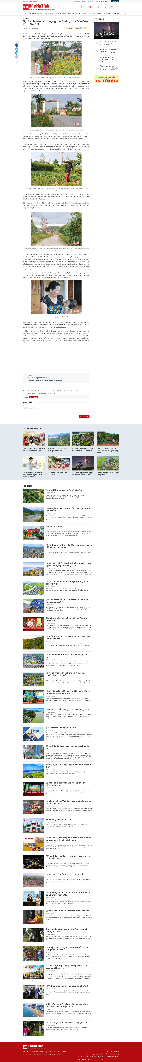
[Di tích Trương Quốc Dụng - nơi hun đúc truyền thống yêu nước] (33, 679)
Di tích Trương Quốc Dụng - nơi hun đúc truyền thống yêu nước (65, 674)
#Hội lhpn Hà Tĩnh (50, 391)
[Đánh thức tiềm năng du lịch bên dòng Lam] (33, 715)
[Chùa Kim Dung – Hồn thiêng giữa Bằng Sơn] (33, 917)
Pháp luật (71, 13)
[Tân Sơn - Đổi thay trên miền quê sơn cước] (59, 439)
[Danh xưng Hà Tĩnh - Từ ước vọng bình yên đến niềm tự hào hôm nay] (33, 551)
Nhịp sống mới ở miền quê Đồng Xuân (108, 474)
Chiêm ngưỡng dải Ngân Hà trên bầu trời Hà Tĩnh (108, 35)
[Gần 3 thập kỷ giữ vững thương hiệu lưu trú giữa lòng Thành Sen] (33, 972)
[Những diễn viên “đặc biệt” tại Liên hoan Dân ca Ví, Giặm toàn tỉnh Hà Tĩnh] (33, 697)
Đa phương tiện (104, 7)
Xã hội (52, 13)
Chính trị (40, 13)
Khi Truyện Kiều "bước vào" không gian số (67, 1022)
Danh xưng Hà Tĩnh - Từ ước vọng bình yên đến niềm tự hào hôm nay (69, 546)
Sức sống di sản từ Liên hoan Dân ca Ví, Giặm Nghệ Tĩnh (66, 619)
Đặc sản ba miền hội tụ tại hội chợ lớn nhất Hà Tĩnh (34, 449)
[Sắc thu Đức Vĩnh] (33, 533)
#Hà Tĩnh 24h (29, 391)
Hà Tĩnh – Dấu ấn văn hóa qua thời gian (66, 874)
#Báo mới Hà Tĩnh (30, 393)
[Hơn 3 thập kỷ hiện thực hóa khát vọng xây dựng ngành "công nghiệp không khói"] (33, 569)
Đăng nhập (115, 1)
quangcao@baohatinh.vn (103, 1059)
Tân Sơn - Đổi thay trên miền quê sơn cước (57, 449)
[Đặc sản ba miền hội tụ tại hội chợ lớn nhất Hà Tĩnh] (34, 439)
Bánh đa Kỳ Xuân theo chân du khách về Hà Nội (67, 747)
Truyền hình (116, 7)
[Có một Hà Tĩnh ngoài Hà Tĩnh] (33, 734)
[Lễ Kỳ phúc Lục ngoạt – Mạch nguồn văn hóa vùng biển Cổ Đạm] (33, 953)
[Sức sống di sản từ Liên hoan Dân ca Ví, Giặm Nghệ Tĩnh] (33, 624)
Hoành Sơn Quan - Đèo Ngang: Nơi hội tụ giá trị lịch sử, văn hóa (69, 637)
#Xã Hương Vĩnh (74, 391)
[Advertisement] (56, 357)
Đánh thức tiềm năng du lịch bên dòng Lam (68, 709)
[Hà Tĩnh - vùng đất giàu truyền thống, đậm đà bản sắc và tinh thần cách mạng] (33, 844)
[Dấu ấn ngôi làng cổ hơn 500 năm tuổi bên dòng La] (83, 439)
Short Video (32, 13)
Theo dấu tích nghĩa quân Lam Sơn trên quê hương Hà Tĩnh (66, 930)
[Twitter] (16, 49)
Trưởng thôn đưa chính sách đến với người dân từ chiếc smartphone (32, 475)
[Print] (16, 57)
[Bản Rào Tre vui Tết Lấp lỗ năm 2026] (59, 463)
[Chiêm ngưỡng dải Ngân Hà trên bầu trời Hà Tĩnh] (83, 463)
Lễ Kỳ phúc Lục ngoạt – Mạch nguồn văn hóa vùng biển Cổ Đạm (68, 948)
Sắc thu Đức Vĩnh (54, 527)
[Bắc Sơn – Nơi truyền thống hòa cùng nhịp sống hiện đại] (33, 587)
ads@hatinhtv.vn (115, 1059)
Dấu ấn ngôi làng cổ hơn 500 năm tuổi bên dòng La (82, 449)
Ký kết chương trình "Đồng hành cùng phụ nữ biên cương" (45, 381)
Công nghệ (107, 13)
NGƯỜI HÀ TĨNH (33, 397)
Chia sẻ (17, 42)
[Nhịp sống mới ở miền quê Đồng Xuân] (108, 463)
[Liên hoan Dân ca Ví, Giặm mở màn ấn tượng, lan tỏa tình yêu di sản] (33, 807)
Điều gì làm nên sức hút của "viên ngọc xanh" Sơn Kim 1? (68, 509)
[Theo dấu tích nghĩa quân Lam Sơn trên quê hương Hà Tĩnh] (33, 935)
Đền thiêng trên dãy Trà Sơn (59, 819)
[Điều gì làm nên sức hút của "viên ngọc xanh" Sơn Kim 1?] (33, 514)
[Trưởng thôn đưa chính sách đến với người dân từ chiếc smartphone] (34, 463)
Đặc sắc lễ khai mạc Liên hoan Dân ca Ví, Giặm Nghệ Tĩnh (66, 784)
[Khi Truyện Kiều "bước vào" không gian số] (33, 1028)
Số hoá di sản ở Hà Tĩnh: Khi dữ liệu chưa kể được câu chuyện (67, 601)
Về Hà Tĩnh (92, 13)
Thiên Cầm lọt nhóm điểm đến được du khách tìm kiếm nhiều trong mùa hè (67, 1005)
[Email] (16, 53)
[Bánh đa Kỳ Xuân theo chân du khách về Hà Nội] (33, 752)
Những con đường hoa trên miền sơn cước (40, 378)
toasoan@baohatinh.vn (113, 1058)
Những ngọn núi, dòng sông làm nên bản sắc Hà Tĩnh (108, 59)
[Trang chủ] (25, 13)
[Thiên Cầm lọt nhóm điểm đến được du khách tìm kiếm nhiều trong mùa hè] (33, 1010)
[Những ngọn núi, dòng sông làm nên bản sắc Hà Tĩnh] (33, 771)
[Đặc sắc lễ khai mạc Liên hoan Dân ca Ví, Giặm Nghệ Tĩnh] (33, 789)
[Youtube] (106, 1)
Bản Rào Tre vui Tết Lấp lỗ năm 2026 (57, 473)
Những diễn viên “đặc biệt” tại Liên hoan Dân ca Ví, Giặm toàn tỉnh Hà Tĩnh (109, 51)
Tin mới (85, 7)
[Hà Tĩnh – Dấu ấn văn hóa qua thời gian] (33, 880)
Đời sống (99, 13)
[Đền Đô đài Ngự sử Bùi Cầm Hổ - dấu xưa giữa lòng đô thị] (108, 439)
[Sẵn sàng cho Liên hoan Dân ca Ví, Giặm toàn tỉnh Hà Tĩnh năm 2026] (33, 898)
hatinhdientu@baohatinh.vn (111, 1056)
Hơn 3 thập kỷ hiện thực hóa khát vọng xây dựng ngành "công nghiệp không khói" (68, 564)
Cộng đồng (115, 13)
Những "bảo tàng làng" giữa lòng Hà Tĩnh (69, 986)
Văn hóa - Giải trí (61, 13)
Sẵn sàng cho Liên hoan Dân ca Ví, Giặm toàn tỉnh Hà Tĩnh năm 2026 (109, 68)
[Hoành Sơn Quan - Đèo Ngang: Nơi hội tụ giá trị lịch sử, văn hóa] (33, 642)
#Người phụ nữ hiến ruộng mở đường (46, 393)
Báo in (93, 7)
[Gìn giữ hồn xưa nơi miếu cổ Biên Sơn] (33, 496)
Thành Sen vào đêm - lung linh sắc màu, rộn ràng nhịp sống (68, 857)
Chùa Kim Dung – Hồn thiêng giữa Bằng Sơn (68, 911)
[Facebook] (101, 1)
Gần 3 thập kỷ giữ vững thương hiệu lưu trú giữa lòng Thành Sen (67, 967)
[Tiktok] (103, 1)
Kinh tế (46, 13)
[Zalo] (108, 1)
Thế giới (85, 13)
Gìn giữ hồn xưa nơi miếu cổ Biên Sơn (65, 490)
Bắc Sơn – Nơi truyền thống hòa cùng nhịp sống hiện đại (67, 582)
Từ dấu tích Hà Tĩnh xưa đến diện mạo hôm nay (67, 656)
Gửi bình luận (84, 416)
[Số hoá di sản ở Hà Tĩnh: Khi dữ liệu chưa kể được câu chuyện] (33, 606)
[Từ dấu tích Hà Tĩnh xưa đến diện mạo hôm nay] (33, 661)
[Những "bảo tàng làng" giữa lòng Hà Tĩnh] (33, 992)
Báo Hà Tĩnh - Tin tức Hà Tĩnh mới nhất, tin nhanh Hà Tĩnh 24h (40, 7)
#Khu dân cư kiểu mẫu (63, 391)
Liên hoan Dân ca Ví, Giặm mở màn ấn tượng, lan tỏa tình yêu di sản (108, 43)
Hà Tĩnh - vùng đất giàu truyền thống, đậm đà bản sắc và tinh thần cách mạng (69, 839)
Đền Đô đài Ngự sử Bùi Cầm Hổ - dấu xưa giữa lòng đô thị (107, 450)
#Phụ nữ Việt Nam (39, 391)
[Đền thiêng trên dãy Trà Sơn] (33, 825)
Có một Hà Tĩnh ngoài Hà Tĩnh (62, 728)
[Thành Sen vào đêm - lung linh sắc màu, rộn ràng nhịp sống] (33, 862)
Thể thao (78, 13)
